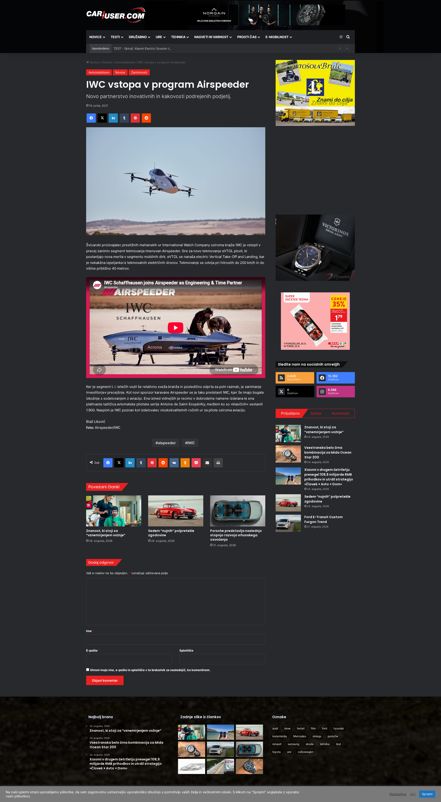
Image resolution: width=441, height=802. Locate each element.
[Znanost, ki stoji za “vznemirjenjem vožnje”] (113, 510)
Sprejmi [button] (427, 794)
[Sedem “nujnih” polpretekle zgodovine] (175, 510)
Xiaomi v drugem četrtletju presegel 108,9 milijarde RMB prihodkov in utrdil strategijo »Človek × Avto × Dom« (328, 476)
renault (276, 744)
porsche (333, 736)
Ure (159, 37)
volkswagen (305, 752)
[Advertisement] (315, 169)
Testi (115, 37)
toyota (276, 752)
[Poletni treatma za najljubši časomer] (249, 766)
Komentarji (340, 413)
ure (289, 752)
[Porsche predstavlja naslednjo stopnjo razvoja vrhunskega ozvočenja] (237, 510)
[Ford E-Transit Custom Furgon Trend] (288, 523)
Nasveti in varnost (211, 37)
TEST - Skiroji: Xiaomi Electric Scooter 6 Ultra (146, 48)
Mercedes (299, 736)
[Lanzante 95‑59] (191, 766)
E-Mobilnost (277, 37)
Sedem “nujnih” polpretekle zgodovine (171, 532)
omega (317, 736)
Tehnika (178, 37)
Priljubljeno (290, 413)
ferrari (301, 728)
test (338, 744)
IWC (191, 443)
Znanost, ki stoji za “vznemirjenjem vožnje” (105, 532)
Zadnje (315, 413)
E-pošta (93, 650)
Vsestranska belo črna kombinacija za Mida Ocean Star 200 (327, 452)
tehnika (325, 744)
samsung (293, 744)
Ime (90, 631)
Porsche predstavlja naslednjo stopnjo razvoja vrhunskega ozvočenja (236, 535)
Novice (95, 37)
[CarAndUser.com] (115, 15)
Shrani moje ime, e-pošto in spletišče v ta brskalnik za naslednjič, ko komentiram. (150, 670)
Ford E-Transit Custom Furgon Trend (323, 519)
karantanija (279, 736)
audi (275, 728)
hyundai (339, 728)
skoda (310, 744)
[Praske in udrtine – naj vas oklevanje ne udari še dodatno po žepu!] (220, 766)
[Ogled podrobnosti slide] (315, 93)
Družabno (138, 37)
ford (324, 728)
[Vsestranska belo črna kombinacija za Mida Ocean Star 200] (288, 454)
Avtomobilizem (125, 62)
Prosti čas (247, 37)
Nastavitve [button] (398, 794)
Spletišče (186, 650)
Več (413, 794)
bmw (287, 728)
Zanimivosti (139, 72)
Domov (94, 62)
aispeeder (167, 443)
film (313, 728)
